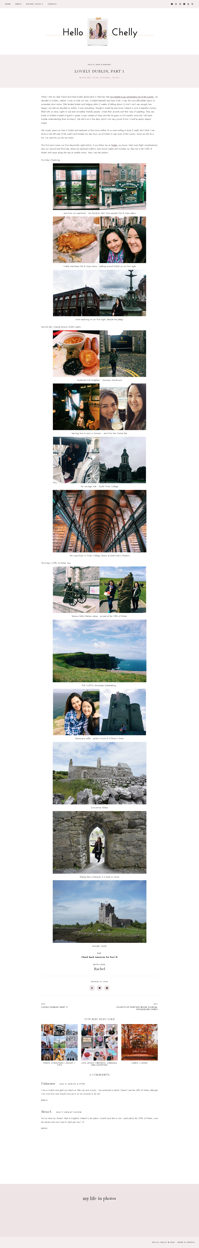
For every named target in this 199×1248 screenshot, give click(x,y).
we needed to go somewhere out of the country (132, 96)
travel (116, 78)
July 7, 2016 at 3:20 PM (69, 1112)
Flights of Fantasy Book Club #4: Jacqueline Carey (137, 1006)
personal (105, 78)
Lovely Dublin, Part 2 (54, 1005)
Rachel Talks (33, 4)
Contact (52, 4)
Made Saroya (186, 1242)
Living (95, 78)
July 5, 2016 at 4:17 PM (72, 1084)
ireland (86, 78)
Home (8, 4)
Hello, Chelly (159, 1242)
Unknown (48, 1084)
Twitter (114, 145)
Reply (44, 1100)
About (18, 4)
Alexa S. (46, 1112)
